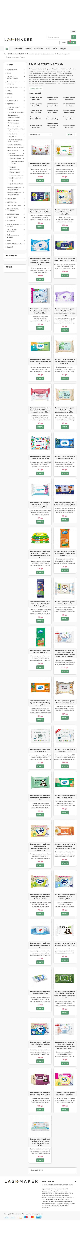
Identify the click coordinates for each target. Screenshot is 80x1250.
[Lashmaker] (18, 39)
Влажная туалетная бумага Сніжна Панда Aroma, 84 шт (40, 1094)
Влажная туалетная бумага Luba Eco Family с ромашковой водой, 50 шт (65, 410)
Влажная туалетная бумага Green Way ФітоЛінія (52, 125)
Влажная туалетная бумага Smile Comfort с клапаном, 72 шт (40, 361)
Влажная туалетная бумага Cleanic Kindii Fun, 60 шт (40, 457)
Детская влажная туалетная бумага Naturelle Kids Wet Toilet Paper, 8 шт (40, 604)
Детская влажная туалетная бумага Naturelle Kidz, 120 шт (64, 259)
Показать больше (36, 88)
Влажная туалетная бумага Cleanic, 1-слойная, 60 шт (65, 702)
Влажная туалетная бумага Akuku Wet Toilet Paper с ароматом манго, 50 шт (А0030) (40, 1142)
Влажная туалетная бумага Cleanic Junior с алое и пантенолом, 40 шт (40, 505)
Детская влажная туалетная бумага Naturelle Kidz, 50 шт (40, 211)
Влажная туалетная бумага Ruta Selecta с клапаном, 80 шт (40, 945)
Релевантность (35, 134)
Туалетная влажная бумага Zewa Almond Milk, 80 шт (65, 1094)
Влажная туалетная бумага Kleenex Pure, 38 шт (65, 603)
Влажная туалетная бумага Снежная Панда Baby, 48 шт (65, 944)
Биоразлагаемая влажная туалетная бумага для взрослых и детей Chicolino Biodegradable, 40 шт (65, 1045)
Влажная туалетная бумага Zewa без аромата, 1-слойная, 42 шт (65, 897)
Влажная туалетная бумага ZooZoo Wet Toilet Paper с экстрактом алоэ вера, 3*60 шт (40, 554)
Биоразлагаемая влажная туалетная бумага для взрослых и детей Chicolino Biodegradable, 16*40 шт (65, 653)
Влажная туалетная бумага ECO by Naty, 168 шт (65, 750)
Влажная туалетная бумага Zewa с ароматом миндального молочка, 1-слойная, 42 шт (40, 847)
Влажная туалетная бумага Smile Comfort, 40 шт (65, 796)
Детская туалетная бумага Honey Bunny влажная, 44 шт (64, 504)
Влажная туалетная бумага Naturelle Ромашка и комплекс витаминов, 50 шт (65, 846)
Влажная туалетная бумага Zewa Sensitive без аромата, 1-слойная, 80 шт (40, 311)
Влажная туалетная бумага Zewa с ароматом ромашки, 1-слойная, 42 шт (40, 897)
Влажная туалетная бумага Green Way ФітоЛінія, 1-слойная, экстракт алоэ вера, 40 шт (40, 261)
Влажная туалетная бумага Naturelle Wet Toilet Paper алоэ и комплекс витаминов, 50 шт (64, 995)
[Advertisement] (40, 14)
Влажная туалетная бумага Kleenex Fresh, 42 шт (40, 992)
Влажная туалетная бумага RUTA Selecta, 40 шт (40, 164)
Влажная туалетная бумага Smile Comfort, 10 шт (40, 651)
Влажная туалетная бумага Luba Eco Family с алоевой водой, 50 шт (65, 361)
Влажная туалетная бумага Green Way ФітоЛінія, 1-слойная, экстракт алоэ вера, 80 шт (64, 312)
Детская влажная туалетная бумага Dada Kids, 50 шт (64, 164)
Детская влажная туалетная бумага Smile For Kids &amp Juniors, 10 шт (64, 553)
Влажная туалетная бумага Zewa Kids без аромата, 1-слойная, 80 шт (65, 212)
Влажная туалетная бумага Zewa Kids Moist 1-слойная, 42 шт (40, 1044)
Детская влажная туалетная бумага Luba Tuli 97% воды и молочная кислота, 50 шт (40, 410)
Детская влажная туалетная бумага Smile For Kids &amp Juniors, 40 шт (40, 703)
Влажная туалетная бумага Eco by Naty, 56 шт (40, 750)
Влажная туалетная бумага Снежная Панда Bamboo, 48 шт (40, 798)
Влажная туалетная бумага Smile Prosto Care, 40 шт (65, 457)
